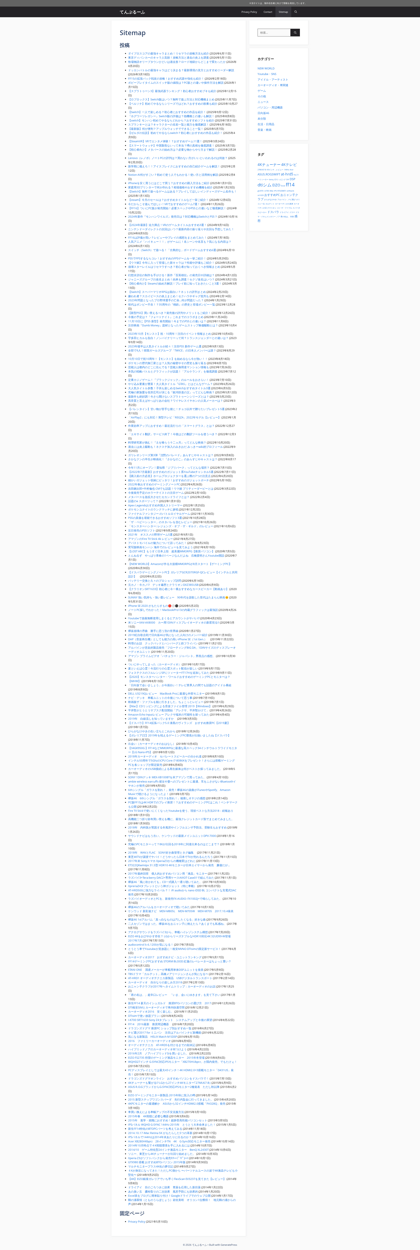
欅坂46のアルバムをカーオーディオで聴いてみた (159, 907)
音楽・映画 (265, 130)
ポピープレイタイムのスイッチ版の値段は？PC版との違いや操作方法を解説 (176, 83)
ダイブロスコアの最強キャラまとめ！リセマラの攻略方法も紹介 (168, 53)
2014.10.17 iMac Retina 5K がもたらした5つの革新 (160, 1133)
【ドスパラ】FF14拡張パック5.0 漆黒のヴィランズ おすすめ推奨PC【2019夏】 (179, 723)
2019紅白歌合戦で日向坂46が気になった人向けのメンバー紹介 (168, 635)
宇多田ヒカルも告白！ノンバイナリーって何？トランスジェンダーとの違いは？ (178, 338)
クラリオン (271, 208)
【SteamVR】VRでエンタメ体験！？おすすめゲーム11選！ (165, 141)
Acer (291, 170)
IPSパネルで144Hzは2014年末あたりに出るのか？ (160, 1137)
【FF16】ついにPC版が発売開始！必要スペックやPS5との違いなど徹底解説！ (177, 208)
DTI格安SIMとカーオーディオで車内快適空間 (156, 1007)
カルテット (269, 204)
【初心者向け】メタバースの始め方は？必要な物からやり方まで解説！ (172, 149)
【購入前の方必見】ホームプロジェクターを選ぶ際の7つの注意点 (169, 476)
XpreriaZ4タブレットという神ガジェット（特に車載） (162, 886)
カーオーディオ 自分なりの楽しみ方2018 (155, 982)
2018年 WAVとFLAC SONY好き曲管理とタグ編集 (162, 852)
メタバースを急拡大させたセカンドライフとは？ (158, 497)
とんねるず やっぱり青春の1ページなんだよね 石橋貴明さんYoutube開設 (176, 555)
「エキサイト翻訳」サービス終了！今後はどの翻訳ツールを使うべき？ (172, 434)
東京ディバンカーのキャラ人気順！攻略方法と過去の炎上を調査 (168, 57)
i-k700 (266, 191)
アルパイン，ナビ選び (286, 199)
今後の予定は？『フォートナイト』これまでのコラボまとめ (165, 317)
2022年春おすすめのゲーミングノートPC (154, 484)
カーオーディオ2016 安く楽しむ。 (151, 1011)
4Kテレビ (289, 164)
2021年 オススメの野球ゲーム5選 (150, 534)
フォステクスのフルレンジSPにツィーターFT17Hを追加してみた (168, 673)
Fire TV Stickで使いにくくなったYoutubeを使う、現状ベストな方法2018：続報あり (180, 811)
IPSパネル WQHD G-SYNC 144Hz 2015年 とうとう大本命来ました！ (172, 1124)
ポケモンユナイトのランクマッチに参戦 (153, 509)
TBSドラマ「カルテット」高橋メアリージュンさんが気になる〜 (168, 974)
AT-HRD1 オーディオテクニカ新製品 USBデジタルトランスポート (170, 978)
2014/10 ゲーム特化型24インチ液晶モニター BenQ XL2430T (168, 1150)
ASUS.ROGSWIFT (269, 174)
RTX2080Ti (281, 191)
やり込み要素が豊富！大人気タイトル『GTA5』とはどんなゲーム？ (170, 384)
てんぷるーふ (132, 12)
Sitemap (283, 11)
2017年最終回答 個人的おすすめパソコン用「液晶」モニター (167, 873)
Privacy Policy (249, 11)
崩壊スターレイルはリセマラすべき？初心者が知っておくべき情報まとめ (174, 267)
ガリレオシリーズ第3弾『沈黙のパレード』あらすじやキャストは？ (170, 455)
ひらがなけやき (270, 199)
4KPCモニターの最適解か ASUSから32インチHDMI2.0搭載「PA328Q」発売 (176, 1103)
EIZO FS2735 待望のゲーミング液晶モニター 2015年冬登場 (166, 1057)
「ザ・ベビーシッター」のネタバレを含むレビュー (160, 522)
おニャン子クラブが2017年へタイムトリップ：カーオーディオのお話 (172, 986)
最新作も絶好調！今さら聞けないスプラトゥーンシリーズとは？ (168, 396)
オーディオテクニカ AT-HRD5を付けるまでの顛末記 (161, 1045)
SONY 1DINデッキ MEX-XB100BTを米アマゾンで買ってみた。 (167, 777)
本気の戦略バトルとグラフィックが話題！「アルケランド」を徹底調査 (172, 371)
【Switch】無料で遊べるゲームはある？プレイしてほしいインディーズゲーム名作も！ (182, 191)
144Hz (286, 170)
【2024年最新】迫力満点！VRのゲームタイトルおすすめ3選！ (167, 225)
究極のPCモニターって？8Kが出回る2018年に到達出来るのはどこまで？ (174, 844)
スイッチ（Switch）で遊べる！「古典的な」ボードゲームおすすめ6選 (172, 250)
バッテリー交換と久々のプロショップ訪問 (154, 581)
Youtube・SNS (267, 74)
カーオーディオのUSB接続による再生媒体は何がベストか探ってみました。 (175, 769)
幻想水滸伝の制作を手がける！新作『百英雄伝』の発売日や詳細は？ (171, 275)
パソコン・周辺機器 (270, 107)
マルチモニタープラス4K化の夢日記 (150, 1166)
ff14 (290, 184)
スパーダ (296, 208)
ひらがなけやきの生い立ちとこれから (152, 731)
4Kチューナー (269, 164)
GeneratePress (229, 1244)
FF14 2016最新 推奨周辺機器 (150, 1024)
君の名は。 (285, 216)
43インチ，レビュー (275, 170)
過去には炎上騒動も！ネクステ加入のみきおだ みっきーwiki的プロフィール (175, 447)
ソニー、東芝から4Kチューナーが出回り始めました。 (162, 1154)
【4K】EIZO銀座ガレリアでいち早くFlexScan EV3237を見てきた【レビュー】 (177, 1179)
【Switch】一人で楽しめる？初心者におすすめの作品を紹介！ (167, 112)
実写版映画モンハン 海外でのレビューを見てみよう (160, 547)
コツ (279, 208)
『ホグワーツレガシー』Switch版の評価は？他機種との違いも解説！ (171, 116)
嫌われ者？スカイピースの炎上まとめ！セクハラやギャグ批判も (168, 296)
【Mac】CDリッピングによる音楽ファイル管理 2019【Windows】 (170, 706)
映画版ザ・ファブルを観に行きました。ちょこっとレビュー (165, 702)
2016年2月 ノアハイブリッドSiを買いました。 (158, 1053)
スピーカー (262, 212)
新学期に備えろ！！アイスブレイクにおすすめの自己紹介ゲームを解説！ (174, 166)
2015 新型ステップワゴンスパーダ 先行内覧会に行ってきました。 (170, 1099)
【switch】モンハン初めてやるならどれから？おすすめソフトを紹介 (171, 120)
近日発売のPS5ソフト (141, 530)
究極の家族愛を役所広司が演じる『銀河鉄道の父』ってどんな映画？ (171, 392)
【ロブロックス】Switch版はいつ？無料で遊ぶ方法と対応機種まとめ (171, 99)
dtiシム (265, 185)
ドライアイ (284, 212)
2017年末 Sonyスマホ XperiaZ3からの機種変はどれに (162, 861)
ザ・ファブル (286, 208)
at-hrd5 (287, 174)
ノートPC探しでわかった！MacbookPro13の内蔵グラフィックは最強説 (173, 610)
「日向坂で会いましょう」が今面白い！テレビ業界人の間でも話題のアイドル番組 (179, 685)
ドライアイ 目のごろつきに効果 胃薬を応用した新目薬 (164, 1187)
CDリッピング (280, 179)
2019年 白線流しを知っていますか (152, 718)
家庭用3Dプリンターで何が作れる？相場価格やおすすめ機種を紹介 (170, 187)
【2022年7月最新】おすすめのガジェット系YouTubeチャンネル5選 (170, 472)
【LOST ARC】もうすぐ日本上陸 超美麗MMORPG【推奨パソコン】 (171, 551)
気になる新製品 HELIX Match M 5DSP (152, 1036)
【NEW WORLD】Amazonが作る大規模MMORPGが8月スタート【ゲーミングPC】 (180, 564)
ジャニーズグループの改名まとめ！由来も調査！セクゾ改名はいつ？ (171, 279)
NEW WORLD (266, 68)
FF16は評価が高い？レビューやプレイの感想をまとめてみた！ (167, 237)
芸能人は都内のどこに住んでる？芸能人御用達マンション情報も (168, 367)
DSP (292, 179)
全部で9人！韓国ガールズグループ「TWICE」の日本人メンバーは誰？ (172, 350)
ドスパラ (273, 212)
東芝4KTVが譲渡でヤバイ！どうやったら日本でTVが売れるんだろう (170, 857)
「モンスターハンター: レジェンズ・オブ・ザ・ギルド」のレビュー (170, 526)
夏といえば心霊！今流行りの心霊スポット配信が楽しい (163, 668)
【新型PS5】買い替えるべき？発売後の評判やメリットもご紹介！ (169, 313)
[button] (295, 12)
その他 (262, 96)
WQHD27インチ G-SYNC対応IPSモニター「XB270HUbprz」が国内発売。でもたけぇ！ (182, 1062)
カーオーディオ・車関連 (273, 85)
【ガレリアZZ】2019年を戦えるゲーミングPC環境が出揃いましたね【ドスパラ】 (179, 735)
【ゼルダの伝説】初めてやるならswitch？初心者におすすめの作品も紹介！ (175, 133)
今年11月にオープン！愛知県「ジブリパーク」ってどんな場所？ (169, 467)
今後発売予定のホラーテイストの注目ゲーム (156, 493)
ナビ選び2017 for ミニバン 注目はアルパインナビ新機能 (164, 1032)
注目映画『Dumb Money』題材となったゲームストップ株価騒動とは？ (173, 325)
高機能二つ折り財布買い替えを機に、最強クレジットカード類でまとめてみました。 (181, 819)
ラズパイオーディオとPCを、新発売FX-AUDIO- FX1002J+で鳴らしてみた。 (175, 898)
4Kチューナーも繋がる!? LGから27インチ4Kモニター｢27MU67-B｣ (169, 1083)
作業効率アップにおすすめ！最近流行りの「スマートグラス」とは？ (171, 426)
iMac (271, 191)
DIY (287, 179)
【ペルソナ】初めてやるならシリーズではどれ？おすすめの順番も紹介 (172, 104)
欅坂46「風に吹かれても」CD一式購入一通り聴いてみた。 (165, 882)
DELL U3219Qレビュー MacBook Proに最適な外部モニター (166, 693)
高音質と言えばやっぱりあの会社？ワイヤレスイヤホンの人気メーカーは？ (175, 401)
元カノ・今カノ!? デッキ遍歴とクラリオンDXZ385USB (163, 585)
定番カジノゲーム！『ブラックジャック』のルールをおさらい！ (168, 380)
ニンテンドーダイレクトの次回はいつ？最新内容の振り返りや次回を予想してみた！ (181, 229)
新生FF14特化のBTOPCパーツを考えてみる (155, 1129)
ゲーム (262, 91)
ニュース (263, 102)
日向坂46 (263, 113)
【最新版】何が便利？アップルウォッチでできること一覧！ (165, 129)
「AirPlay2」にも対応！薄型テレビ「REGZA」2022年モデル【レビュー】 (174, 417)
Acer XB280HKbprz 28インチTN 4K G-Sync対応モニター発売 (169, 1141)
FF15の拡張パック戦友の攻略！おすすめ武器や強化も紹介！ (166, 78)
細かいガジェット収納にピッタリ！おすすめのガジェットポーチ (168, 480)
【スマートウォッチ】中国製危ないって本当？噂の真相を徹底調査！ (171, 145)
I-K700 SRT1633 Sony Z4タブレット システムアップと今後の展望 (170, 1020)
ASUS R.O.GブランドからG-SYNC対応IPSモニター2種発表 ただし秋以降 (174, 1087)
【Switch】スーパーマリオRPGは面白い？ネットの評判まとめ (167, 292)
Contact (268, 11)
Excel (283, 186)
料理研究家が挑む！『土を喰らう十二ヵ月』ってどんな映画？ (167, 442)
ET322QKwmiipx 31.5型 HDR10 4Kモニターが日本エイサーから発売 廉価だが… (179, 865)
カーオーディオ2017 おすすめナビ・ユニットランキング (165, 957)
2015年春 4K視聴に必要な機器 (148, 1116)
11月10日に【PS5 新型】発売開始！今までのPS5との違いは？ (167, 321)
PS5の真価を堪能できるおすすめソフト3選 (155, 518)
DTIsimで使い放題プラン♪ (144, 1016)
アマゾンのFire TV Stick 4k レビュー (150, 539)
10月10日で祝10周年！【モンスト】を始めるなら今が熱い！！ (168, 359)
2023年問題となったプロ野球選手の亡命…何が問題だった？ (166, 300)
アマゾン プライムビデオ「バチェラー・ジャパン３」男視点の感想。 (171, 656)
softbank (290, 191)
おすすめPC (272, 195)
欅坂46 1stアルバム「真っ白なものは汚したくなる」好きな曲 (167, 919)
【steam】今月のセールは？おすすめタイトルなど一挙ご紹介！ (168, 200)
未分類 (262, 118)
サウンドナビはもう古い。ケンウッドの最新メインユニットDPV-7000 (172, 836)
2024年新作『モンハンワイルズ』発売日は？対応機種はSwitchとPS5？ (172, 216)
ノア (278, 216)
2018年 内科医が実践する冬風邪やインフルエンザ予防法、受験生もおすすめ (177, 827)
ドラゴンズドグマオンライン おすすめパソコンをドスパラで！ (168, 1078)
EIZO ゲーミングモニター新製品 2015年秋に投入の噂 (161, 1095)
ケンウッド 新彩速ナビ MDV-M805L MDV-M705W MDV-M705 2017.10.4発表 (180, 911)
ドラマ (292, 212)
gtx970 (260, 191)
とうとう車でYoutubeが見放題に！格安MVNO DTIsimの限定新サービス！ (174, 949)
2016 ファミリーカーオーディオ (149, 1041)
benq (271, 179)
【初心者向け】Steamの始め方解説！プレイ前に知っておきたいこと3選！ (175, 283)
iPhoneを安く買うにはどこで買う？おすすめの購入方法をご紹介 (169, 183)
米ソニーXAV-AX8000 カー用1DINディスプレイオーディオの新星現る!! (173, 622)
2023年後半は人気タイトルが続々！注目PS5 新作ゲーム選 (164, 346)
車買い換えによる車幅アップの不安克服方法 (156, 1112)
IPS (275, 191)
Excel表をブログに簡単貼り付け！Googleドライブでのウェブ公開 (169, 1195)
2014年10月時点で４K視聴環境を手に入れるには (159, 1145)
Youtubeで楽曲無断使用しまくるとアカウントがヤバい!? (164, 618)
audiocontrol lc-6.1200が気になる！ (150, 944)
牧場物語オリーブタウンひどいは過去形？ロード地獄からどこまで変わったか (177, 62)
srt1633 (261, 195)
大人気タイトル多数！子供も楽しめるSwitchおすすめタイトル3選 (169, 388)
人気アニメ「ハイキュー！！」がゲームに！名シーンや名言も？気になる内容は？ (179, 242)
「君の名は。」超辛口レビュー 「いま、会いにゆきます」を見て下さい (174, 995)
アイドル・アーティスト (273, 79)
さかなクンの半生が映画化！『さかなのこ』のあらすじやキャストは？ (172, 459)
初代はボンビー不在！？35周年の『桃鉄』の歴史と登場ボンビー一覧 (171, 304)
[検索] (295, 33)
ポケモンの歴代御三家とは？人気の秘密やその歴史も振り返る (167, 363)
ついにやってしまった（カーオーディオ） (154, 664)
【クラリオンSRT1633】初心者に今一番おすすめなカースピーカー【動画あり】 (178, 589)
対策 (292, 216)
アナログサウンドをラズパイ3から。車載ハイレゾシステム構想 (168, 932)
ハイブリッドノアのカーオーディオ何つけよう (157, 1049)
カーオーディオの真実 (284, 204)
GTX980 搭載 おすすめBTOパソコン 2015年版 (157, 1162)
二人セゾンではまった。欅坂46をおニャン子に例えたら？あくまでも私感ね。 (177, 924)
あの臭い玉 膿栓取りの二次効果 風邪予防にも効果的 (163, 1191)
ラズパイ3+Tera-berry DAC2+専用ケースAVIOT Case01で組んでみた (171, 877)
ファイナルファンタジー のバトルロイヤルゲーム (159, 514)
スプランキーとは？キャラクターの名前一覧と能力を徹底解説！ (168, 124)
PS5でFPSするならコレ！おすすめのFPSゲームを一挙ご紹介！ (167, 258)
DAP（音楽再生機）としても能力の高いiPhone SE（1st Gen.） (169, 639)
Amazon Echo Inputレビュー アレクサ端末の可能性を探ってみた (168, 714)
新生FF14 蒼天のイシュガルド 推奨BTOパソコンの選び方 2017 (169, 1003)
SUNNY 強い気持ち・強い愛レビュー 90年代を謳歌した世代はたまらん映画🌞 (178, 597)
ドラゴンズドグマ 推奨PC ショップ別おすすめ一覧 (159, 1028)
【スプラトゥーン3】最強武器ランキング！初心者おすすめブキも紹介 (172, 91)
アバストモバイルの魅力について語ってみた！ (157, 543)
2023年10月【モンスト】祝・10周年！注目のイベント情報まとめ (169, 334)
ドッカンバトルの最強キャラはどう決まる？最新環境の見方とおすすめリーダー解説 (181, 70)
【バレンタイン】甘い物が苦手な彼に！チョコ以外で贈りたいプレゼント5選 (176, 409)
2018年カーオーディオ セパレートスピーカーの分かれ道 (165, 756)
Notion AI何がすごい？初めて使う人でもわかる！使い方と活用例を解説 (173, 175)
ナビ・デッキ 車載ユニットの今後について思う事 (160, 698)
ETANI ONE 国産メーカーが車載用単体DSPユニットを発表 (165, 970)
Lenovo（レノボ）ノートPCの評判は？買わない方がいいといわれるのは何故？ (178, 158)
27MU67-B (262, 170)
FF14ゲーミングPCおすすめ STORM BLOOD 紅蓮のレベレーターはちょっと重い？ (179, 961)
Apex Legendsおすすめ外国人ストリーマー (155, 505)
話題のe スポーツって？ (143, 501)
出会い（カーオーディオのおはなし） (152, 744)
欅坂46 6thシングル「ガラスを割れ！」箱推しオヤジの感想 (166, 798)
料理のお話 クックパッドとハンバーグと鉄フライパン (163, 643)
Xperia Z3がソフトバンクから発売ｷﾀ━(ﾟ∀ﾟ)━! (158, 1158)
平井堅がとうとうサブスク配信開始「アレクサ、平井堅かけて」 (168, 710)
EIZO (276, 185)
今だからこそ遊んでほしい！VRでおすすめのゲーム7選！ (164, 204)
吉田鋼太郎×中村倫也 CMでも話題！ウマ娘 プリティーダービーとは (170, 488)
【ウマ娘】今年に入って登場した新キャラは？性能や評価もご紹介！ (171, 263)
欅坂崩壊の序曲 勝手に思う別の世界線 (153, 631)
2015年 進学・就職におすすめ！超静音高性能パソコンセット (167, 1120)
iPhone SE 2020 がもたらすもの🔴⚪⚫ (153, 606)
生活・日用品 (266, 124)
